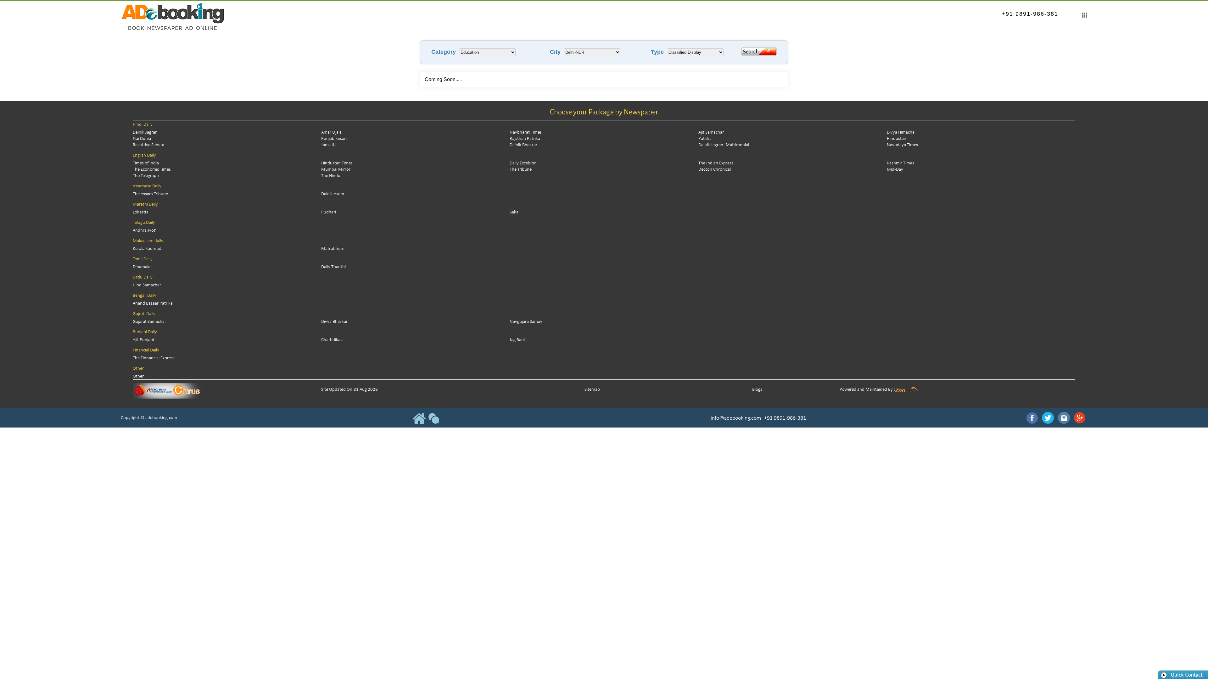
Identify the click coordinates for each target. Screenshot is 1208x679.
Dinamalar (142, 267)
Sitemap (592, 389)
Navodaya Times (902, 145)
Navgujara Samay (526, 321)
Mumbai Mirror (335, 169)
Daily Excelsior (523, 163)
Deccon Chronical (714, 169)
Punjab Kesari (334, 138)
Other (138, 376)
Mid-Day (895, 169)
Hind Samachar (147, 285)
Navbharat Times (526, 132)
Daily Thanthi (333, 267)
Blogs (757, 389)
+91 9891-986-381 (1030, 14)
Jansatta (329, 145)
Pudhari (328, 212)
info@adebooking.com (736, 418)
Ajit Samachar (711, 132)
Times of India (146, 163)
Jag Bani (517, 340)
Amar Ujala (331, 132)
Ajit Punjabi (143, 340)
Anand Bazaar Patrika (153, 303)
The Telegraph (146, 176)
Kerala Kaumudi (147, 248)
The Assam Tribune (150, 194)
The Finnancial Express (154, 358)
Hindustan (896, 138)
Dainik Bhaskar (523, 145)
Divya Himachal (901, 132)
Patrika (705, 138)
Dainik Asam (332, 194)
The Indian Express (715, 163)
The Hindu (330, 176)
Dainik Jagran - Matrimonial (723, 145)
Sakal (514, 212)
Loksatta (140, 212)
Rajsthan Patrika (525, 138)
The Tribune (521, 169)
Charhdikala (332, 340)
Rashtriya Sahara (148, 145)
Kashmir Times (900, 163)
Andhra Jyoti (144, 230)
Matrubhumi (333, 248)
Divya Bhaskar (334, 321)
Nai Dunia (142, 138)
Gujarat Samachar (149, 321)
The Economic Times (152, 169)
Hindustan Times (337, 163)
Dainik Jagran (145, 132)
